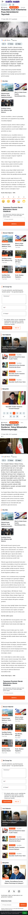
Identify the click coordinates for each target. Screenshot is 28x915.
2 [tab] (7, 413)
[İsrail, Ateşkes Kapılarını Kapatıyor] (20, 273)
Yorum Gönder (7, 327)
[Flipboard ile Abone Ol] (14, 40)
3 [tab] (10, 413)
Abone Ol (14, 224)
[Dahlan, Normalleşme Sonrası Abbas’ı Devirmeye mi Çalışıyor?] (14, 875)
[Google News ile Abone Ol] (6, 40)
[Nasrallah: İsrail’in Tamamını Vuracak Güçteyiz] (14, 373)
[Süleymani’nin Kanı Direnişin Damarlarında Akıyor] (14, 365)
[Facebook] (9, 891)
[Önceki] (3, 416)
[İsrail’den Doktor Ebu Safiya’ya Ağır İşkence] (7, 106)
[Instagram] (19, 891)
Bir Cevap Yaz (7, 287)
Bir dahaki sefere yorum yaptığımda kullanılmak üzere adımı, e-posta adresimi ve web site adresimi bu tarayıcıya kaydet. (14, 322)
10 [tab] (17, 416)
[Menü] (2, 1)
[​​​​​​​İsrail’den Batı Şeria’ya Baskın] (7, 273)
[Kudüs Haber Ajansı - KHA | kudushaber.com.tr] (13, 1)
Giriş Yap (17, 327)
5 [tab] (17, 413)
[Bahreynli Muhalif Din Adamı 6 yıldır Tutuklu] (14, 357)
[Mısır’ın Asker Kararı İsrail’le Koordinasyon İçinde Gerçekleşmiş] (21, 90)
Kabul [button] (24, 913)
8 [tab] (10, 416)
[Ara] (9, 4)
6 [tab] (20, 413)
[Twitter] (14, 891)
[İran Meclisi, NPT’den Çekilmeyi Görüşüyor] (20, 257)
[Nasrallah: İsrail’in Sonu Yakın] (14, 381)
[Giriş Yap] (13, 4)
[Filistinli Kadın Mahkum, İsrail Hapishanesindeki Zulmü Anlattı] (7, 90)
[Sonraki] (24, 416)
